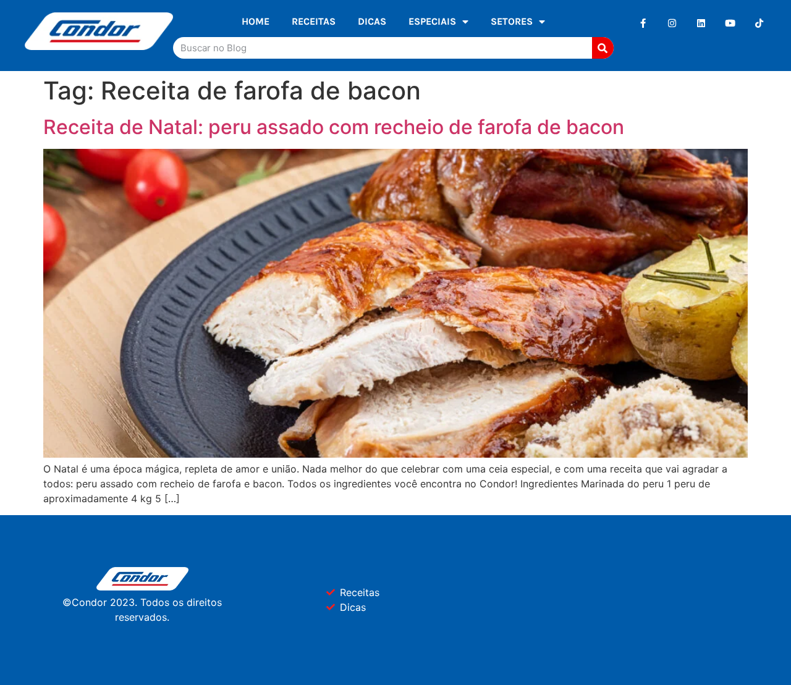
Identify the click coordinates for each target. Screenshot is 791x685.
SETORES (512, 21)
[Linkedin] (701, 23)
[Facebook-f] (643, 23)
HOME (255, 21)
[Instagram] (672, 23)
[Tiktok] (759, 23)
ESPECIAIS (432, 21)
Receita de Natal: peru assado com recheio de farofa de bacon (333, 127)
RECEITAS (314, 21)
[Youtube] (730, 23)
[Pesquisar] (603, 48)
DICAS (372, 21)
